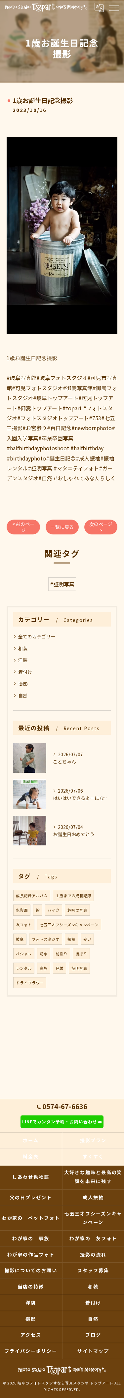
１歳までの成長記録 (73, 895)
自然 (22, 695)
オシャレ (24, 953)
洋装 (22, 660)
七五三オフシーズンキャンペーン (69, 924)
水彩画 (22, 910)
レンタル (24, 968)
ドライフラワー (30, 982)
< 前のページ (23, 527)
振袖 (71, 939)
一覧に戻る (62, 527)
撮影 (22, 683)
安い (87, 939)
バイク (54, 910)
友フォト (24, 924)
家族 (44, 968)
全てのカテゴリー (36, 636)
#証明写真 (62, 584)
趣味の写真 (77, 910)
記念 (44, 953)
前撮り (61, 953)
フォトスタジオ (46, 939)
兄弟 (59, 968)
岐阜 (20, 939)
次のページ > (100, 527)
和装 (22, 648)
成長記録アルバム (32, 895)
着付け (25, 671)
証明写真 (79, 968)
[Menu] (113, 7)
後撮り (81, 953)
